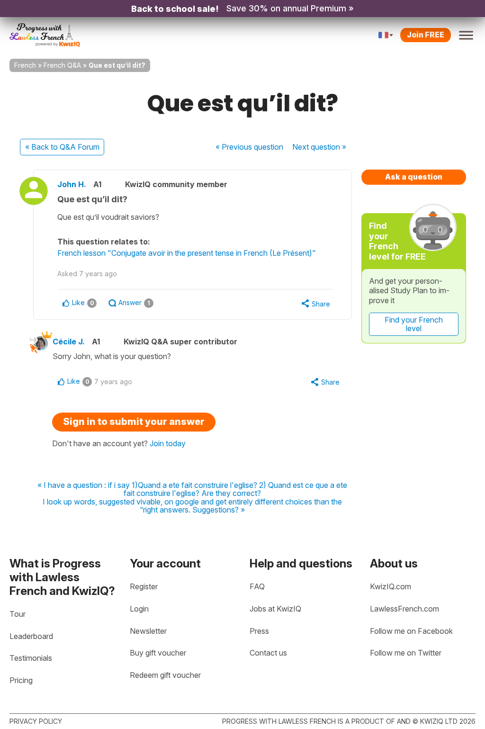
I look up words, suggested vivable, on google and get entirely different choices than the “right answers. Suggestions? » (192, 506)
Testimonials (30, 658)
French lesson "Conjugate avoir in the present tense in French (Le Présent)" (186, 253)
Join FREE (425, 34)
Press (259, 631)
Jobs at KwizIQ (275, 608)
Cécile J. (69, 341)
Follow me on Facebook (411, 631)
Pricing (21, 680)
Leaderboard (31, 636)
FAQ (257, 586)
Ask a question (413, 176)
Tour (17, 614)
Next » (319, 147)
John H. (71, 184)
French (25, 65)
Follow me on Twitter (405, 652)
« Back (62, 147)
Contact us (268, 652)
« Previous (249, 147)
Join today (168, 443)
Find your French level (414, 324)
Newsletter (148, 631)
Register (144, 586)
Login (139, 608)
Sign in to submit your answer (134, 421)
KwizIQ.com (390, 586)
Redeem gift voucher (165, 675)
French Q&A (62, 65)
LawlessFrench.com (404, 608)
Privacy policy (35, 721)
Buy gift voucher (158, 652)
